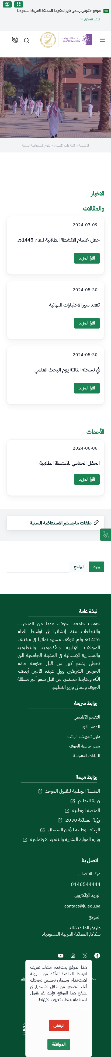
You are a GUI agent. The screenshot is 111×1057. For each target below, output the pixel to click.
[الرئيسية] (66, 40)
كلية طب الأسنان (64, 145)
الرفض (58, 1025)
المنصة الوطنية (86, 810)
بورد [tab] (96, 567)
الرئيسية (84, 145)
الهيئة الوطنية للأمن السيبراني (74, 829)
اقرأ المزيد (87, 258)
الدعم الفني (91, 727)
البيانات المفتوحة (86, 756)
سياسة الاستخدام (74, 1008)
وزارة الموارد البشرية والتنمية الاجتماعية (65, 839)
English (15, 39)
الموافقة (59, 1044)
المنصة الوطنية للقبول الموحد (72, 790)
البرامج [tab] (79, 567)
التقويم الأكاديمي (87, 717)
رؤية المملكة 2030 (82, 819)
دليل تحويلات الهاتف (83, 736)
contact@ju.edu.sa (82, 906)
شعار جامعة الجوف (84, 746)
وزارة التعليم (89, 800)
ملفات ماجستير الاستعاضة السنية (61, 522)
